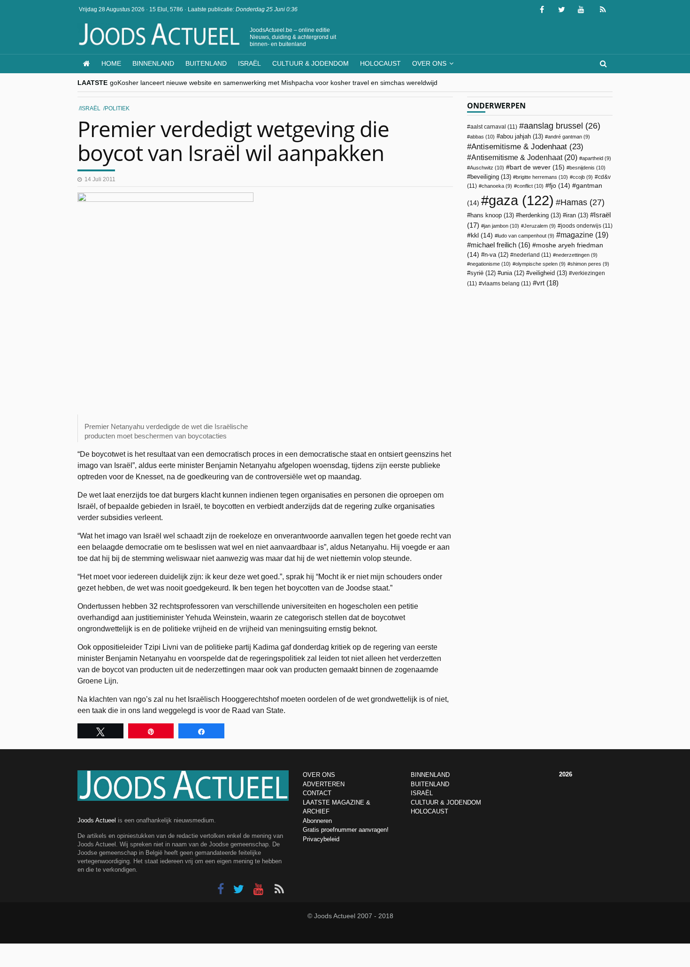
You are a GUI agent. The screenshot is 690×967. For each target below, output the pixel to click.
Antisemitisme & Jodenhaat (527, 146)
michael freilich (500, 245)
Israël (249, 63)
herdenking (540, 215)
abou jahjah (521, 136)
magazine (584, 235)
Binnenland (153, 63)
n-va (496, 255)
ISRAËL (422, 793)
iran (577, 215)
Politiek (117, 108)
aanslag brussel (562, 125)
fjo (559, 185)
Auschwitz (487, 167)
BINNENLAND (430, 774)
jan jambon (501, 226)
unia (512, 273)
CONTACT (317, 793)
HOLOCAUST (429, 811)
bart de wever (537, 167)
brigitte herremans (542, 177)
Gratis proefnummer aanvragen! (346, 829)
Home (111, 63)
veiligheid (548, 272)
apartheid (596, 158)
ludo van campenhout (526, 235)
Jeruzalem (540, 226)
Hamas (582, 202)
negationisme (490, 264)
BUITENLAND (430, 784)
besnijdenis (587, 167)
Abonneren (317, 820)
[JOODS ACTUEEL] (86, 63)
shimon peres (589, 264)
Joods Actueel (96, 820)
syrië (483, 273)
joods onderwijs (587, 226)
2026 (565, 774)
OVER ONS (319, 774)
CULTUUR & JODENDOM (446, 802)
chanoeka (497, 186)
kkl (482, 235)
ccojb (583, 177)
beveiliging (490, 176)
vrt (548, 283)
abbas (482, 136)
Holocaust (380, 63)
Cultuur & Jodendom (310, 63)
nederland (532, 255)
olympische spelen (540, 264)
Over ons (429, 63)
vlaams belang (506, 283)
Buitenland (206, 63)
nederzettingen (577, 255)
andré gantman (569, 136)
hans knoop (492, 215)
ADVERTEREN (324, 784)
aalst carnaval (493, 126)
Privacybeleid (321, 839)
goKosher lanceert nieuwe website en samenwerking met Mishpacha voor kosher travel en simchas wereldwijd (273, 82)
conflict (530, 186)
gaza (521, 200)
